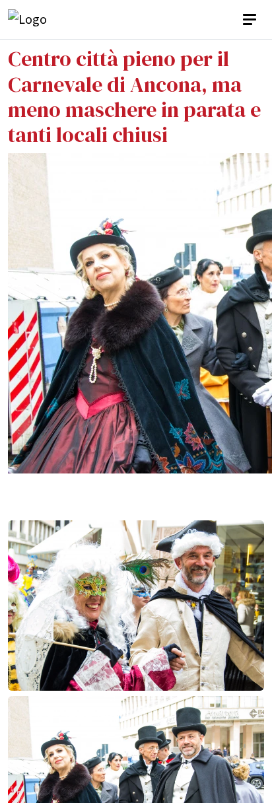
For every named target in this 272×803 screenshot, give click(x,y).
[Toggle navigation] (251, 20)
